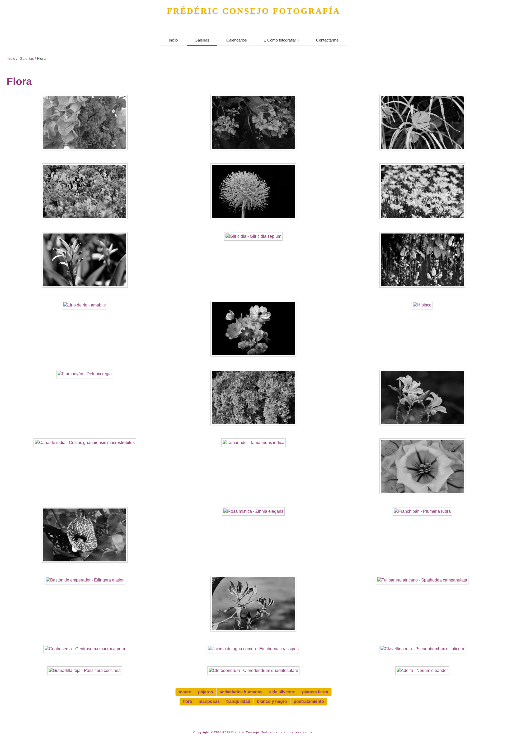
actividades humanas (241, 692)
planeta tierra (315, 692)
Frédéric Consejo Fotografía (253, 11)
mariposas (209, 701)
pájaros (205, 692)
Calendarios (236, 40)
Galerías (202, 40)
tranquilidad (238, 701)
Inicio (173, 40)
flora (187, 701)
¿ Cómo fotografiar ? (281, 40)
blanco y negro (272, 701)
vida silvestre (282, 692)
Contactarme (327, 40)
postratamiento (309, 701)
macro (185, 692)
